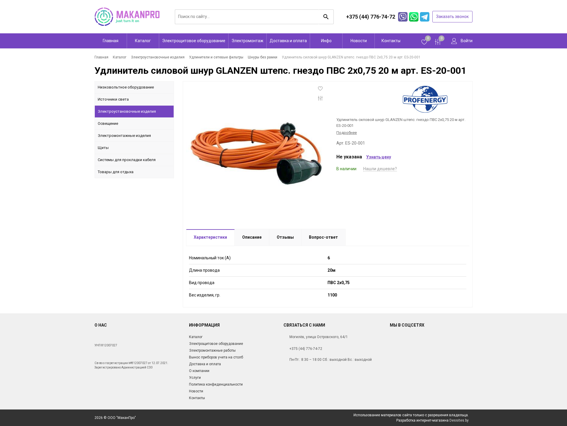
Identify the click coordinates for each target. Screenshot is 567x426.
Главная (110, 40)
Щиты (103, 147)
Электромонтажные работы (212, 350)
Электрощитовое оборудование (193, 40)
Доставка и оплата (288, 40)
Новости (359, 40)
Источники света (113, 99)
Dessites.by (459, 420)
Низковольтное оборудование (126, 87)
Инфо (326, 40)
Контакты (391, 40)
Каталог (143, 40)
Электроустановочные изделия (127, 111)
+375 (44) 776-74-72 (305, 349)
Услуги (195, 378)
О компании (199, 371)
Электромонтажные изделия (124, 135)
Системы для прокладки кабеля (127, 160)
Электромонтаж (247, 40)
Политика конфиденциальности (216, 384)
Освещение (108, 123)
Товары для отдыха (115, 172)
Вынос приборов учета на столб (216, 357)
